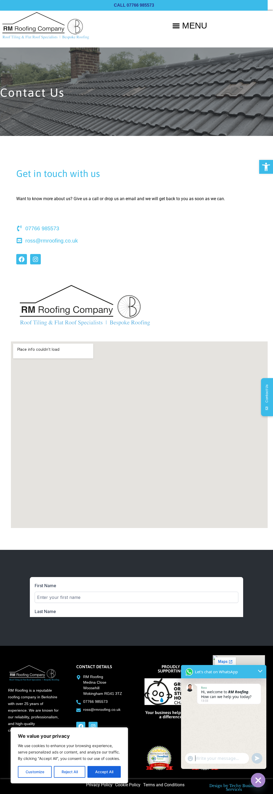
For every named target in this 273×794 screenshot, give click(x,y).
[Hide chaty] (258, 780)
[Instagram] (35, 259)
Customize (35, 771)
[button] (266, 167)
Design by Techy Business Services (234, 787)
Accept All (104, 771)
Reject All (70, 771)
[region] (69, 755)
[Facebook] (21, 259)
